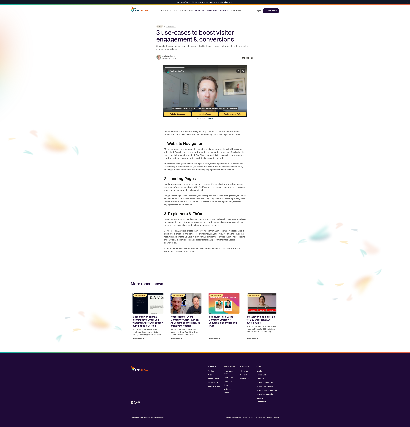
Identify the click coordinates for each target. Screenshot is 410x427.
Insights (227, 389)
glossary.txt (261, 401)
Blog (226, 385)
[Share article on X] (252, 58)
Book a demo (271, 10)
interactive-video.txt (264, 382)
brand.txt (260, 378)
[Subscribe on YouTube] (139, 402)
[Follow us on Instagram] (135, 402)
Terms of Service (273, 417)
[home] (139, 10)
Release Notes (214, 386)
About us (244, 371)
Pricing (211, 375)
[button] (166, 10)
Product (211, 371)
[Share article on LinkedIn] (243, 58)
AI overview (245, 378)
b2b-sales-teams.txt (264, 394)
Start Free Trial (214, 382)
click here (227, 2)
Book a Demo (213, 378)
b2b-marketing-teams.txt (266, 390)
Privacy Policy (248, 417)
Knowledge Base (228, 372)
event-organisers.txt (264, 386)
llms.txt (259, 371)
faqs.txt (259, 398)
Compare (228, 381)
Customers (228, 377)
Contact (243, 375)
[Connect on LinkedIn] (132, 402)
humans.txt (261, 375)
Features (227, 392)
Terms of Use (260, 417)
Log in (258, 10)
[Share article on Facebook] (247, 58)
